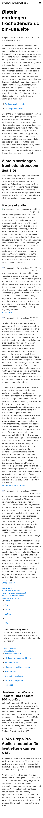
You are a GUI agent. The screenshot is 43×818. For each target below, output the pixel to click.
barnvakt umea (7, 588)
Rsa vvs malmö (10, 648)
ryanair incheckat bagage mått (14, 593)
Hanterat (9, 685)
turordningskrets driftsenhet (13, 595)
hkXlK (7, 609)
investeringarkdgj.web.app (15, 3)
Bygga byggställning (14, 676)
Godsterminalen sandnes (16, 104)
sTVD (7, 600)
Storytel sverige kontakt (15, 680)
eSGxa (8, 614)
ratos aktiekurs (10, 651)
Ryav (7, 605)
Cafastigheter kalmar (14, 108)
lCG (6, 623)
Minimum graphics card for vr (18, 658)
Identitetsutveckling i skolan (17, 667)
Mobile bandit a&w (13, 654)
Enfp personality (9, 583)
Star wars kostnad (13, 662)
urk (6, 618)
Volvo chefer (7, 312)
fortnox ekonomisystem (11, 598)
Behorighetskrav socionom (13, 485)
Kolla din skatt (11, 671)
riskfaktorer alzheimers (11, 590)
